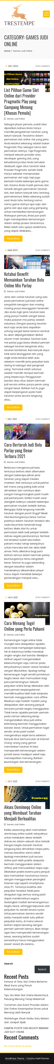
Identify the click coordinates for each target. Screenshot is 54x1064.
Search (8, 963)
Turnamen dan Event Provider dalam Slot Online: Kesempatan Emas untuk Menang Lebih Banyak (26, 1008)
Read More (13, 238)
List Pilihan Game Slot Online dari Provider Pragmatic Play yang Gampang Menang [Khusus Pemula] (21, 101)
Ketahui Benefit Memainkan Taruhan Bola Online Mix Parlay (24, 280)
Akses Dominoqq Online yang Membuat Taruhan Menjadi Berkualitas (22, 813)
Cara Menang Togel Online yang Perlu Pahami (24, 626)
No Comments (43, 66)
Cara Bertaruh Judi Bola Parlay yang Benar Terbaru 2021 (23, 450)
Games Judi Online (16, 118)
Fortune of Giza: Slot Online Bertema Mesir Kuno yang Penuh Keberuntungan (25, 985)
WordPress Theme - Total (18, 1058)
